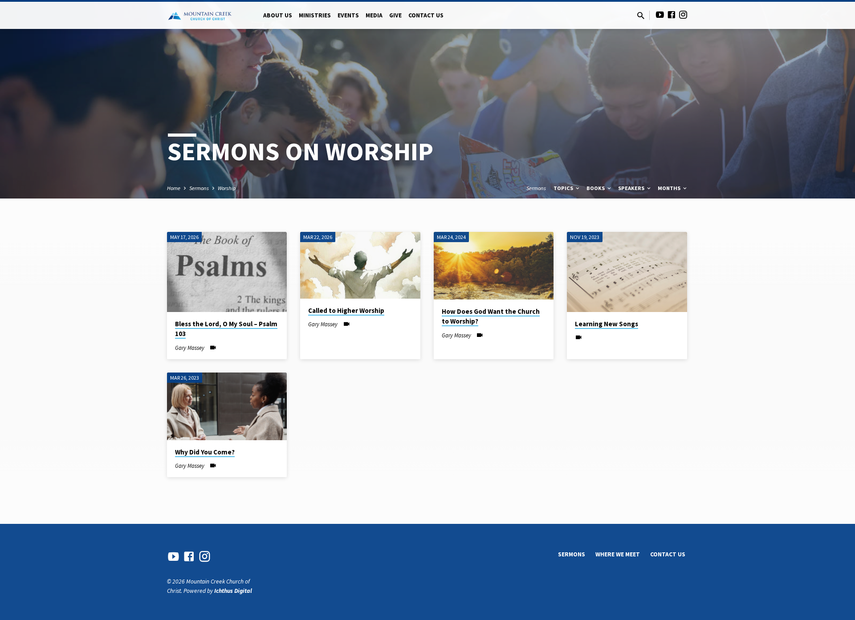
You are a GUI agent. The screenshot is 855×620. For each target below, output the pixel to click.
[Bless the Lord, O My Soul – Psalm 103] (227, 272)
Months (670, 188)
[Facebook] (671, 15)
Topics (564, 188)
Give (395, 15)
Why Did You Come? (205, 452)
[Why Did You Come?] (227, 406)
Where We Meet (617, 554)
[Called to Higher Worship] (360, 265)
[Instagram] (683, 15)
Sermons (199, 188)
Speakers (632, 188)
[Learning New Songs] (627, 272)
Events (348, 15)
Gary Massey (189, 347)
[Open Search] (641, 16)
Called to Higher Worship (346, 310)
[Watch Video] (213, 348)
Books (596, 188)
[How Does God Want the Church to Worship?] (494, 266)
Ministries (315, 15)
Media (374, 15)
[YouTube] (660, 15)
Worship (227, 188)
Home (173, 188)
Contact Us (426, 15)
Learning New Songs (606, 324)
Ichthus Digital (233, 591)
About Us (277, 15)
